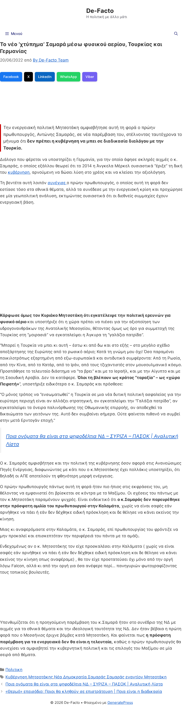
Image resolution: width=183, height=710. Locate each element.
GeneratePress (120, 702)
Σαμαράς (97, 677)
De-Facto (100, 10)
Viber (90, 77)
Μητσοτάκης (40, 677)
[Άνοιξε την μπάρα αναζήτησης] (176, 34)
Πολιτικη (13, 669)
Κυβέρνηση (16, 677)
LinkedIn (44, 77)
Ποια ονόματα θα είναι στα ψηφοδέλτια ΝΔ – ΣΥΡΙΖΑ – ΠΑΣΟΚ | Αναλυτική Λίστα (84, 684)
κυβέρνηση (19, 172)
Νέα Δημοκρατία (70, 677)
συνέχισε (57, 182)
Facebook (11, 77)
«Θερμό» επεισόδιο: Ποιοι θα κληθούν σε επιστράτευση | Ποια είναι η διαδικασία (83, 691)
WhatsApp (68, 77)
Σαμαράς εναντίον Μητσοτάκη (137, 677)
